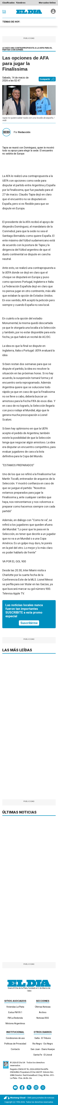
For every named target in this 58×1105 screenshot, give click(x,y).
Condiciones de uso (15, 1038)
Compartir (45, 79)
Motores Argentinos (15, 1023)
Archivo (42, 1012)
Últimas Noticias (43, 1007)
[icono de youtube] (15, 1087)
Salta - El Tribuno (42, 1038)
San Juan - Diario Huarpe (43, 1049)
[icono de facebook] (22, 1087)
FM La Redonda (15, 1018)
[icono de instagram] (36, 1087)
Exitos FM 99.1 (15, 1012)
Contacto (15, 1049)
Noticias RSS (43, 1018)
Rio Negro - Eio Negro (42, 1043)
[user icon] (53, 12)
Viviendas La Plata (15, 1007)
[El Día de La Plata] (29, 12)
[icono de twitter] (29, 1087)
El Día (19, 1062)
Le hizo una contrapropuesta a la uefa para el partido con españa (27, 49)
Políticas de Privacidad (15, 1043)
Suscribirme (29, 623)
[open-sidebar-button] (4, 12)
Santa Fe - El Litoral (42, 1055)
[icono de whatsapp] (42, 1087)
